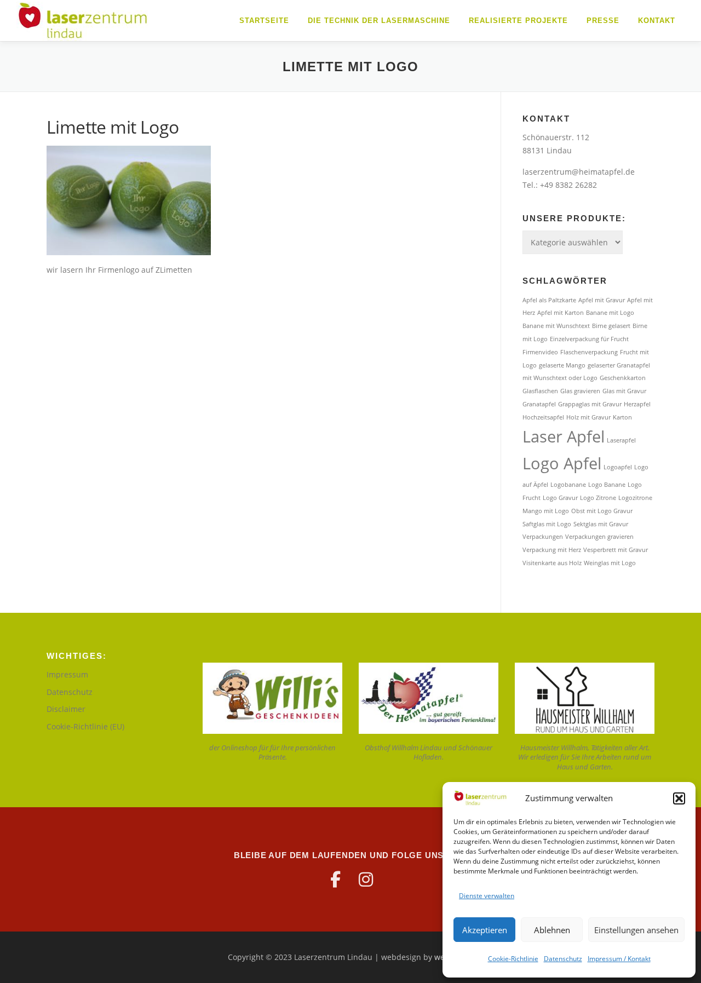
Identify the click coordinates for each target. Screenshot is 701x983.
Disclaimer (66, 709)
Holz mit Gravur (588, 417)
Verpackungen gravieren (599, 537)
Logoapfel (618, 467)
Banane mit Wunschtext (556, 326)
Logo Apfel (561, 463)
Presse (603, 20)
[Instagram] (366, 879)
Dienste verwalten (486, 895)
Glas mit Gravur (624, 391)
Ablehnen (552, 929)
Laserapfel (621, 440)
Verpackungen (542, 537)
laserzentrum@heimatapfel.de (578, 171)
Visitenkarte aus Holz (552, 563)
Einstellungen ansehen (636, 929)
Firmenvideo (540, 352)
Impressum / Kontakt (619, 958)
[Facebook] (335, 879)
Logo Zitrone (598, 498)
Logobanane (568, 484)
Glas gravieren (580, 391)
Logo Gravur (560, 498)
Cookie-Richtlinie (513, 958)
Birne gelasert (611, 326)
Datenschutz (563, 958)
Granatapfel (539, 404)
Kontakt (656, 20)
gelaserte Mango (562, 365)
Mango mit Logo (545, 511)
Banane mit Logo (610, 313)
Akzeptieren (484, 929)
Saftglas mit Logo (546, 524)
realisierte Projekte (518, 20)
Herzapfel (637, 404)
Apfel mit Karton (560, 313)
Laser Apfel (563, 436)
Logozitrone (635, 498)
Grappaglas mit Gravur (590, 404)
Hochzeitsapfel (543, 417)
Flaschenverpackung (589, 352)
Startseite (264, 20)
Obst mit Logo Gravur (602, 511)
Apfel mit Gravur (601, 300)
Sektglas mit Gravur (600, 524)
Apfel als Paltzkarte (549, 300)
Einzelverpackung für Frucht (589, 339)
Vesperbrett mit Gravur (615, 550)
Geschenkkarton (623, 378)
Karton (622, 417)
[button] (679, 798)
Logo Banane (606, 484)
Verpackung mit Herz (551, 550)
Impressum (67, 674)
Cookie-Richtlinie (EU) (85, 726)
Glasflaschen (540, 391)
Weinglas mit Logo (610, 563)
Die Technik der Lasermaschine (379, 20)
